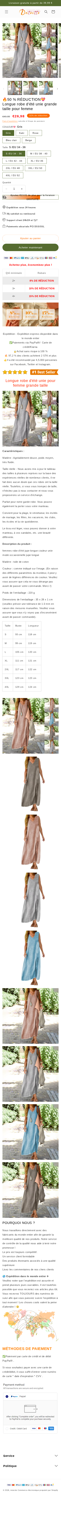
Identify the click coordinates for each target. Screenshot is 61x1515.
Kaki (21, 133)
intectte (13, 1490)
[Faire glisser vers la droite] (57, 88)
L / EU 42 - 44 (14, 161)
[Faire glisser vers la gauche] (3, 88)
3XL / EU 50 (35, 168)
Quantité (6, 182)
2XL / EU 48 (13, 168)
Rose (36, 133)
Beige (28, 140)
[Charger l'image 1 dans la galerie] (15, 88)
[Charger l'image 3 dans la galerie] (46, 88)
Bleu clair (11, 140)
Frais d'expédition (10, 121)
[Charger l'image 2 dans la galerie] (30, 88)
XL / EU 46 (37, 161)
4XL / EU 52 (13, 175)
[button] (6, 11)
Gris (8, 133)
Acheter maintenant (30, 247)
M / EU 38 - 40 (38, 153)
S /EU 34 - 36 (14, 153)
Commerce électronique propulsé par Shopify (38, 1490)
